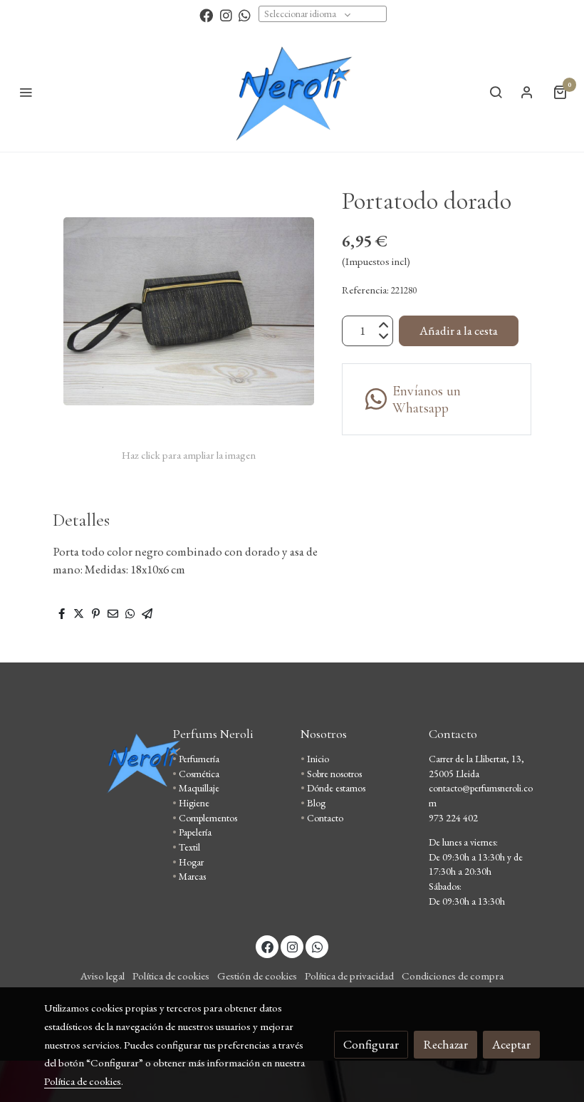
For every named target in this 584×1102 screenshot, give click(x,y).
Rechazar (445, 1044)
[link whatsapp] (245, 14)
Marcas (192, 876)
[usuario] (527, 92)
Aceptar (511, 1044)
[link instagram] (226, 14)
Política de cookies (170, 975)
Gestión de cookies (257, 975)
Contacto (325, 817)
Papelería (195, 832)
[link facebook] (206, 14)
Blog (316, 802)
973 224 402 (453, 817)
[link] (292, 92)
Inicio (318, 758)
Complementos (208, 817)
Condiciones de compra (453, 975)
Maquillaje (199, 787)
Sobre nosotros (334, 773)
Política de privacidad (349, 975)
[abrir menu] (25, 92)
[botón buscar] (495, 92)
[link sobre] (99, 762)
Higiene (194, 802)
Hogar (191, 862)
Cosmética (199, 773)
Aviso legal (102, 975)
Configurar (371, 1044)
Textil (189, 847)
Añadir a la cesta (458, 330)
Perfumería (199, 758)
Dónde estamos (336, 787)
